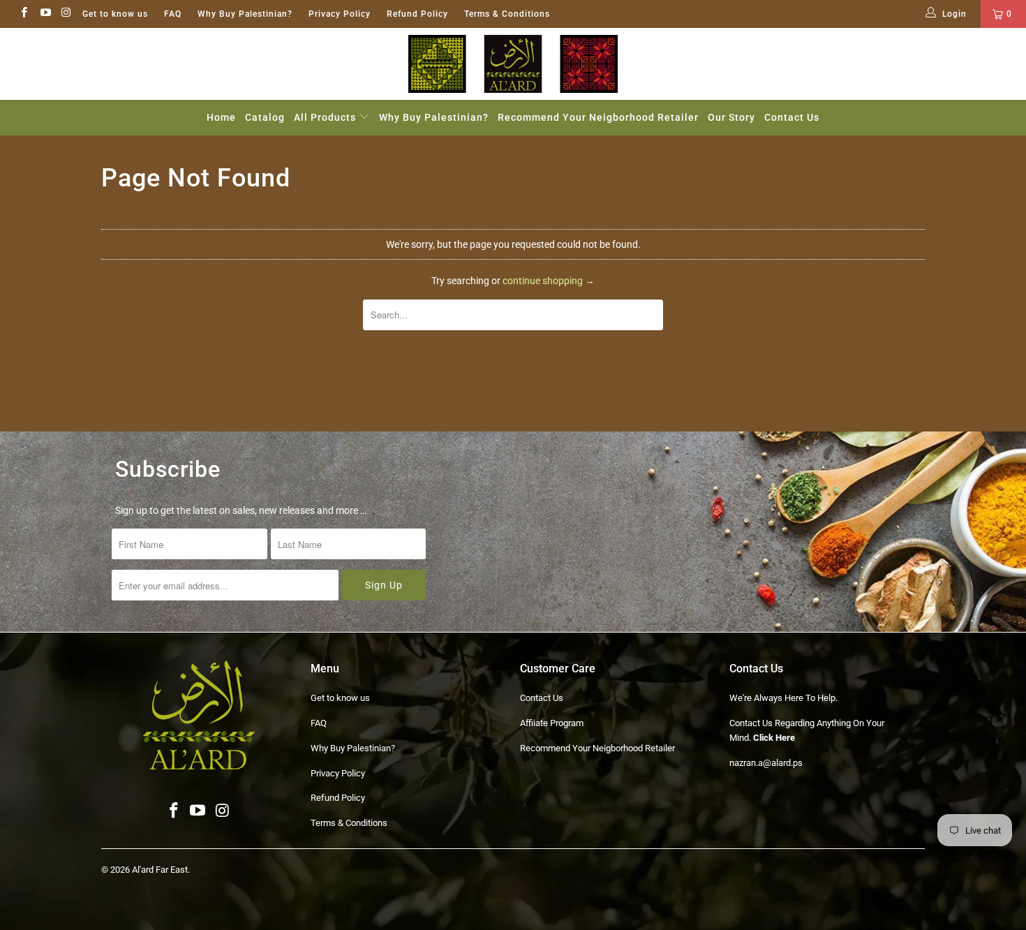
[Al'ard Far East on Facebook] (23, 14)
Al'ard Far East (160, 869)
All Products (326, 117)
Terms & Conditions (507, 14)
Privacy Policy (339, 14)
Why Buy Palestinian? (245, 14)
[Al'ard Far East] (513, 64)
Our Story (731, 117)
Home (221, 117)
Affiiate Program (551, 723)
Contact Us (791, 117)
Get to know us (115, 14)
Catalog (265, 117)
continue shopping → (549, 280)
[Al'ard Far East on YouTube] (44, 14)
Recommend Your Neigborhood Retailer (598, 117)
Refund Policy (417, 14)
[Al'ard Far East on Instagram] (66, 14)
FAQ (172, 14)
